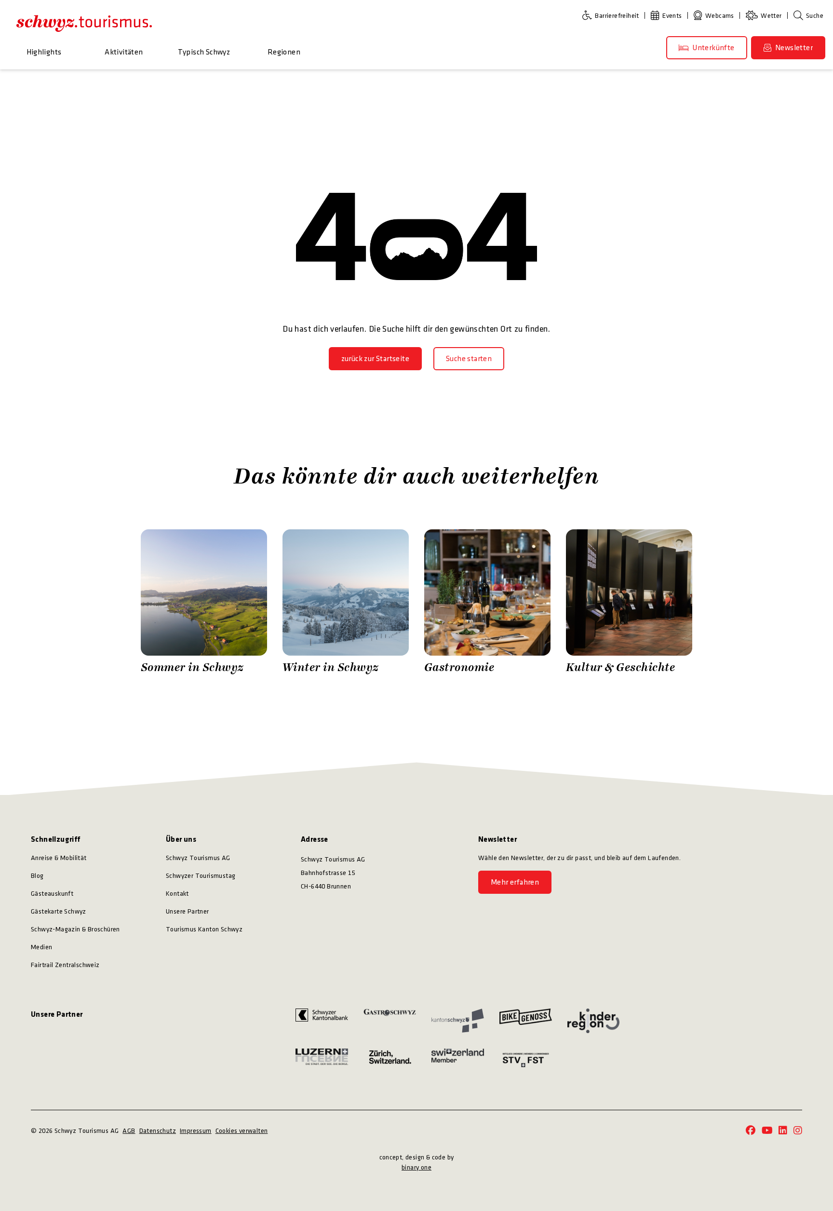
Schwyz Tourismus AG (198, 857)
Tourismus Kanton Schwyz (204, 929)
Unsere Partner (187, 911)
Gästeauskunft (52, 893)
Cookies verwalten (241, 1130)
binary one (416, 1167)
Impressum (196, 1130)
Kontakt (177, 893)
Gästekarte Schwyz (58, 911)
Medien (41, 947)
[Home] (84, 23)
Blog (37, 875)
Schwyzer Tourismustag (200, 875)
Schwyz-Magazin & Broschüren (75, 929)
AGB (128, 1130)
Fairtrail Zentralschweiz (65, 965)
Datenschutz (157, 1130)
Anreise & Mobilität (59, 857)
